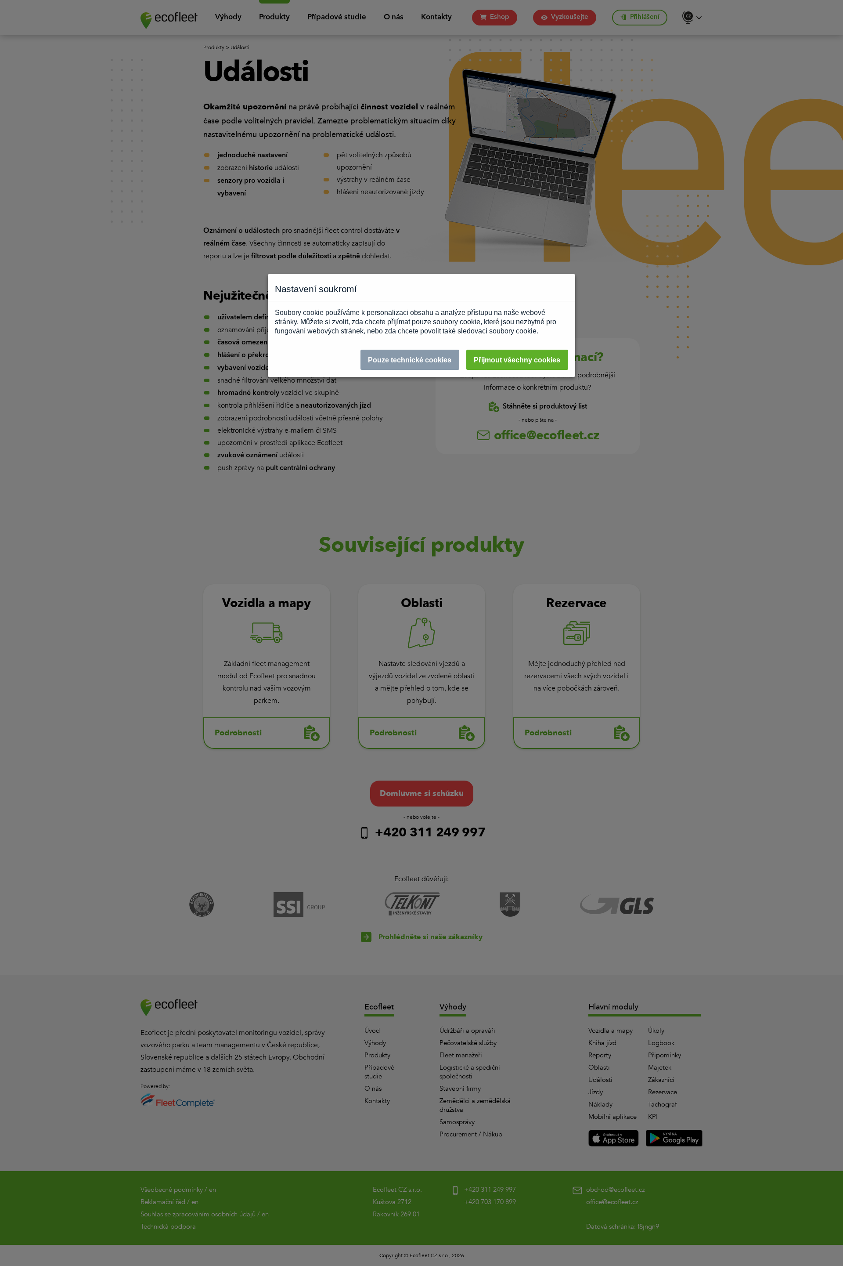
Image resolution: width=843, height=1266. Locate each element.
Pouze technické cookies (409, 360)
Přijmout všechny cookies (517, 360)
